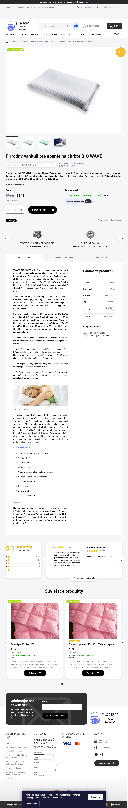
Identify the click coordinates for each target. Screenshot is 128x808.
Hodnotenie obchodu (14, 15)
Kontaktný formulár (106, 763)
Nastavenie (32, 803)
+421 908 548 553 (106, 748)
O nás (8, 8)
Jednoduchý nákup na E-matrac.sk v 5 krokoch (15, 763)
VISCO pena (110, 295)
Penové (36, 762)
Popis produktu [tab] (24, 257)
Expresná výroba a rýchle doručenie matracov (15, 773)
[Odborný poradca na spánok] (76, 26)
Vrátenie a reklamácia (46, 8)
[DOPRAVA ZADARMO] (35, 621)
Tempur (37, 768)
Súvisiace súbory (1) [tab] (63, 257)
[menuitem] (12, 34)
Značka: (67, 166)
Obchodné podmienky (14, 751)
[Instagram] (101, 754)
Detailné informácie (14, 184)
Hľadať (68, 26)
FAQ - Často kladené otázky (24, 8)
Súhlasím (95, 797)
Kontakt (9, 778)
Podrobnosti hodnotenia (46, 165)
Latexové (37, 757)
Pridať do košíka (39, 209)
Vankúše (111, 302)
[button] (122, 239)
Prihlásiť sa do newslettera (55, 716)
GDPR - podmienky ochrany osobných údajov (16, 756)
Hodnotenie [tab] (101, 257)
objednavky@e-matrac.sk (105, 741)
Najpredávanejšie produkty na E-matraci (99, 334)
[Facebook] (96, 754)
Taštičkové (38, 752)
